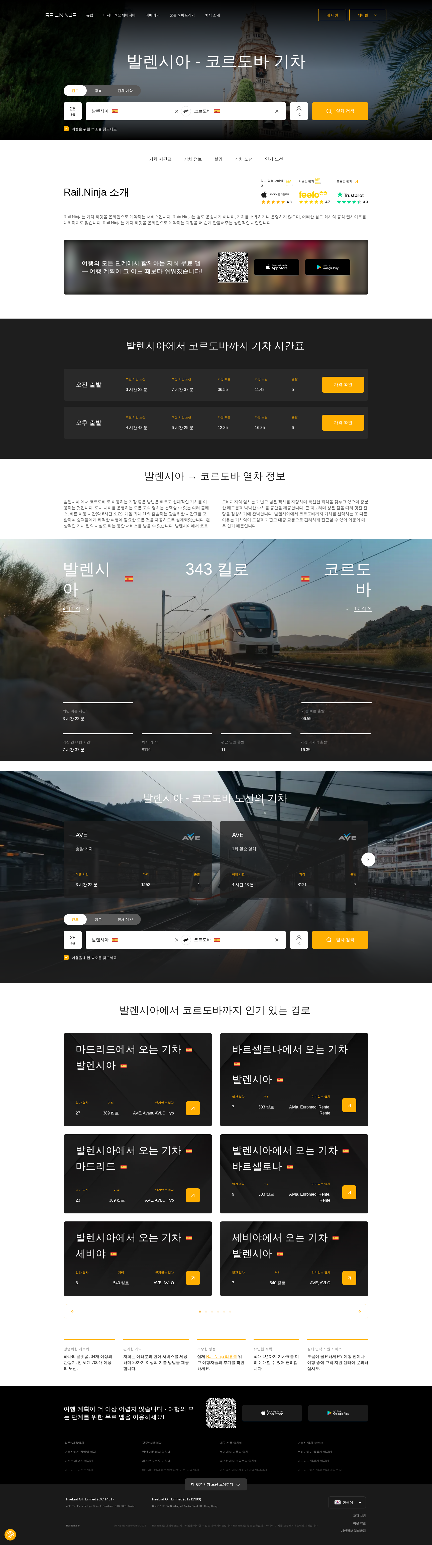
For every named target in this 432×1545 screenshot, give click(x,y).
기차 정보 (193, 159)
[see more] (193, 1108)
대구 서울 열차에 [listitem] (230, 1443)
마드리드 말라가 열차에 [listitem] (313, 1461)
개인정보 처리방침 (353, 1530)
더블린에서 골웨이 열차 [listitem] (80, 1452)
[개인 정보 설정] (10, 1534)
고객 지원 (359, 1515)
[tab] (160, 159)
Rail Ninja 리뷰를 (221, 1356)
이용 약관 (359, 1523)
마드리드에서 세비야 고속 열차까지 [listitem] (243, 1470)
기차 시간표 (160, 159)
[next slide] (368, 860)
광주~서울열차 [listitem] (151, 1443)
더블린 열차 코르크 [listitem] (310, 1443)
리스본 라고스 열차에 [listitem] (78, 1461)
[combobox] (119, 111)
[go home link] (61, 15)
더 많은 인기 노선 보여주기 (212, 1484)
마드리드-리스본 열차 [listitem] (78, 1470)
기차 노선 (244, 159)
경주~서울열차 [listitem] (74, 1443)
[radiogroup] (102, 90)
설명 (218, 159)
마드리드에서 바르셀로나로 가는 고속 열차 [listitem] (170, 1470)
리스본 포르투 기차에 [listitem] (156, 1461)
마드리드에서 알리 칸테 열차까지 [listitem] (319, 1470)
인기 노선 (274, 159)
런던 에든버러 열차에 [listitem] (156, 1452)
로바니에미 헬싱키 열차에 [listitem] (314, 1452)
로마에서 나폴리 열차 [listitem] (233, 1452)
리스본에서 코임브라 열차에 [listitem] (238, 1461)
